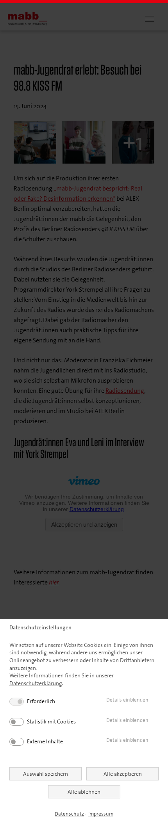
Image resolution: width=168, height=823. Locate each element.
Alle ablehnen (84, 791)
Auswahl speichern (45, 773)
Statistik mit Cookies (51, 721)
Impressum (100, 814)
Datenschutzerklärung (35, 683)
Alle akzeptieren (123, 773)
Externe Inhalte (45, 741)
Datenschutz (69, 814)
